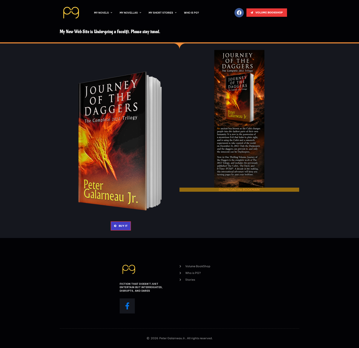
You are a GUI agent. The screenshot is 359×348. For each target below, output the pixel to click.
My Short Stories (161, 12)
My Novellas (129, 12)
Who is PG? (191, 12)
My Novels (101, 12)
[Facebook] (239, 12)
